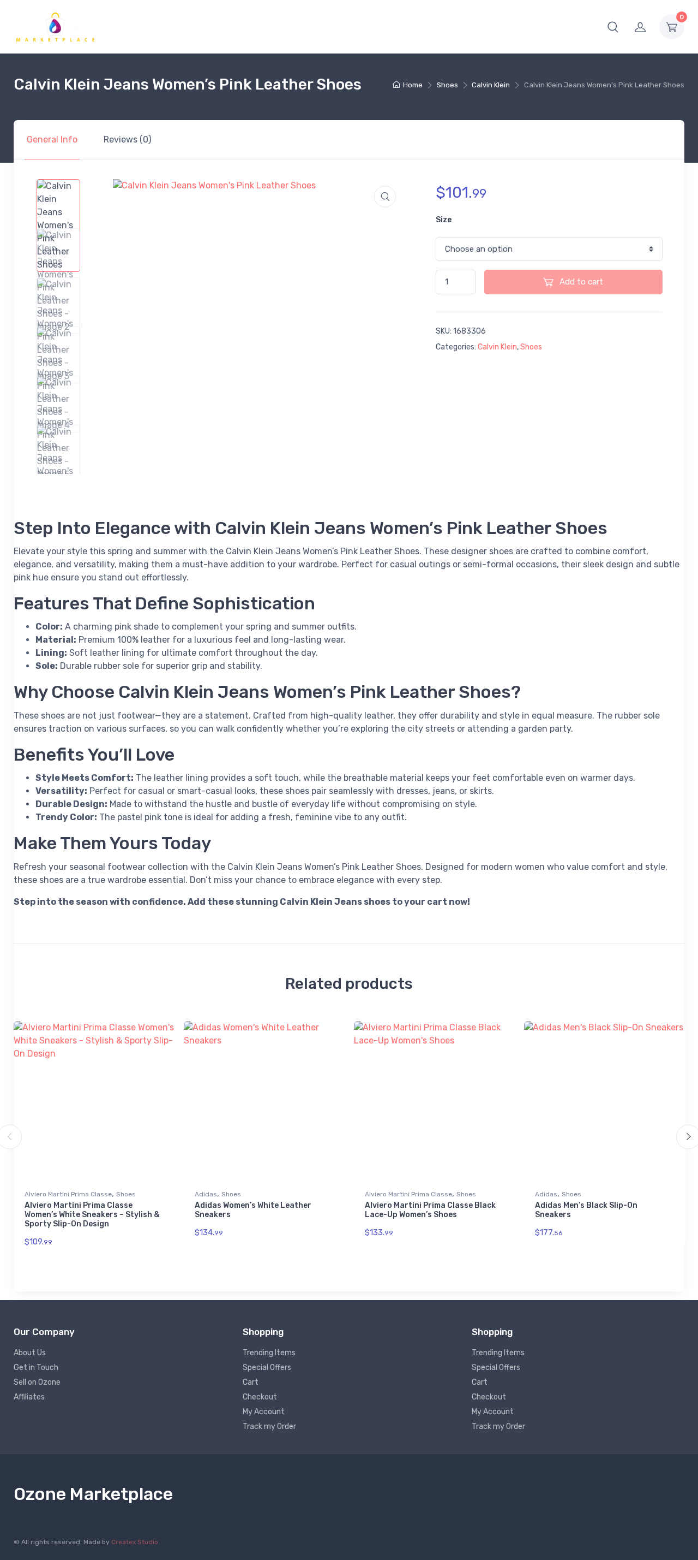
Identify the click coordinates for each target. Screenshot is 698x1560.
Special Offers (267, 1367)
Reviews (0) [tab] (127, 139)
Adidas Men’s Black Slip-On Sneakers (586, 1210)
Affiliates (29, 1397)
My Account (264, 1411)
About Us (30, 1352)
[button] (612, 26)
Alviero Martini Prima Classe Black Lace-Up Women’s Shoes (430, 1210)
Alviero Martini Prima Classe (68, 1194)
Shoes (447, 85)
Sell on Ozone (37, 1382)
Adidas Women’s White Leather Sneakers (253, 1210)
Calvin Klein (491, 85)
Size (444, 219)
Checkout (260, 1397)
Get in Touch (36, 1367)
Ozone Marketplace (93, 1494)
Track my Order (269, 1426)
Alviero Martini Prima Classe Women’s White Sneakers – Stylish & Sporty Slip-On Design (92, 1215)
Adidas (206, 1194)
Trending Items (269, 1352)
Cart (250, 1382)
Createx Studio (134, 1542)
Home (413, 85)
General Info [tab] (52, 139)
